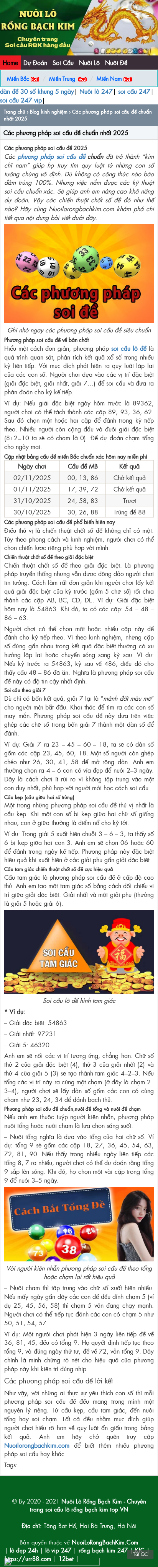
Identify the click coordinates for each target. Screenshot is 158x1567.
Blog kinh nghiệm (48, 111)
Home (10, 62)
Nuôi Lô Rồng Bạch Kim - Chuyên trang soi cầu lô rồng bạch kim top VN (88, 1505)
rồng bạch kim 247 (103, 1550)
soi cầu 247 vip (21, 99)
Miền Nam (109, 78)
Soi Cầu (63, 62)
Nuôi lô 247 (96, 91)
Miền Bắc (18, 78)
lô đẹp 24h (25, 1550)
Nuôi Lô (89, 62)
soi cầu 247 (134, 91)
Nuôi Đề (116, 62)
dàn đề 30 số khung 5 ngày (37, 91)
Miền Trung (62, 78)
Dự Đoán (35, 62)
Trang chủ (14, 111)
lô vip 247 (58, 1550)
